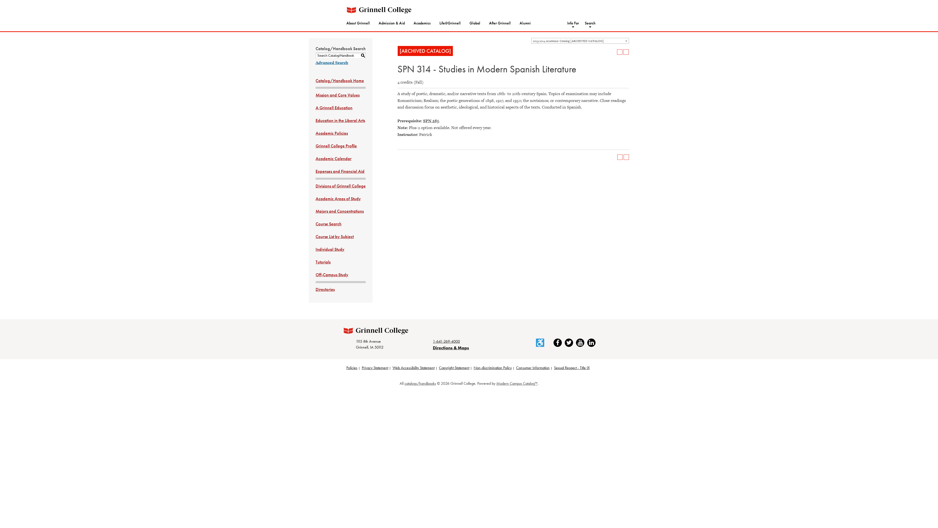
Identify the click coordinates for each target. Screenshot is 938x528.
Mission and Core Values (338, 95)
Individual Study (330, 249)
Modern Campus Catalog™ (517, 383)
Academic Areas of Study (338, 198)
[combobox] (580, 41)
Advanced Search (332, 63)
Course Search (328, 224)
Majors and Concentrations (340, 211)
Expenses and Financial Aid (340, 171)
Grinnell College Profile (336, 146)
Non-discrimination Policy (493, 367)
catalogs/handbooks (420, 383)
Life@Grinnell (450, 23)
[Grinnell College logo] (379, 10)
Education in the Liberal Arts (340, 120)
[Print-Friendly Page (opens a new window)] (619, 52)
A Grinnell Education (334, 107)
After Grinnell (500, 23)
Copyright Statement (454, 367)
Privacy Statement (375, 367)
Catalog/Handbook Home (340, 80)
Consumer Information (533, 367)
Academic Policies (332, 133)
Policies (351, 367)
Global (474, 23)
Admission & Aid (392, 23)
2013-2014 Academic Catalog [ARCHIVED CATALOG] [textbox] (568, 41)
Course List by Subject (335, 236)
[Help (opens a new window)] (626, 52)
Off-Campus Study (332, 274)
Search (590, 23)
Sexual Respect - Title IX (572, 367)
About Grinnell (358, 23)
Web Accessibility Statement (414, 367)
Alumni (525, 23)
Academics (422, 23)
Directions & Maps (451, 348)
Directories (325, 289)
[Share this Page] (613, 52)
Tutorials (323, 262)
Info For (573, 23)
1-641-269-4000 (446, 341)
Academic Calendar (334, 158)
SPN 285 (431, 121)
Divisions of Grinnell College (341, 186)
